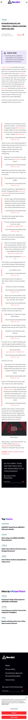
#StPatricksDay (19, 134)
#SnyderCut (18, 159)
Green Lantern (13, 452)
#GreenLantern (9, 389)
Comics (4, 534)
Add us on (19, 35)
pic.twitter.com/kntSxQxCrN (15, 352)
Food (4, 617)
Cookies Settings (14, 708)
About (7, 665)
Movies (4, 19)
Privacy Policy (10, 669)
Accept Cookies (14, 717)
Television (5, 523)
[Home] (8, 658)
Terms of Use (10, 680)
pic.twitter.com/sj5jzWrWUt (15, 226)
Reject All (14, 713)
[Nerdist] (14, 2)
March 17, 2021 (15, 139)
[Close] (26, 697)
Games (4, 556)
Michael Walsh (6, 34)
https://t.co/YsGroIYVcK (15, 253)
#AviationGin (21, 128)
